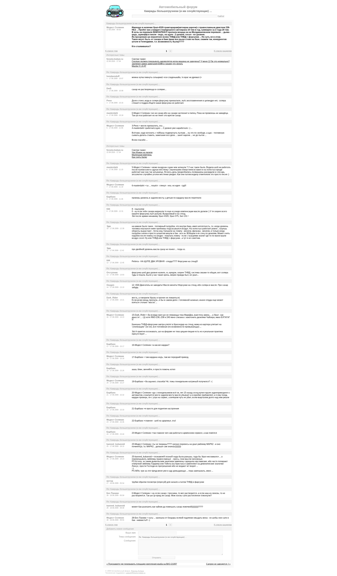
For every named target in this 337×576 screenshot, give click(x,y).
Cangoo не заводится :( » (218, 564)
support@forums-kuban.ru (135, 573)
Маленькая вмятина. (142, 155)
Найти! (221, 16)
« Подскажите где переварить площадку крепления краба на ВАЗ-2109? (141, 564)
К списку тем (111, 51)
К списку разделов (223, 51)
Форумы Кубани (137, 571)
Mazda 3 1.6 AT (139, 66)
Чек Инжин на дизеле (142, 152)
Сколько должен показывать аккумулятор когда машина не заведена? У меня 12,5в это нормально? (181, 61)
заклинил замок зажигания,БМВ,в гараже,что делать (157, 64)
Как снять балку (139, 157)
